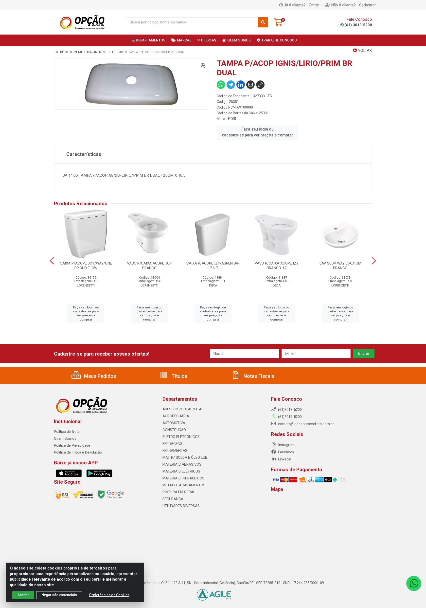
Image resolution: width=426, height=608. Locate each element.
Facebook (285, 452)
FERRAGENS (172, 443)
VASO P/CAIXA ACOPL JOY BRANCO (149, 265)
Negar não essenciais (59, 595)
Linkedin (284, 459)
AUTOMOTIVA (173, 423)
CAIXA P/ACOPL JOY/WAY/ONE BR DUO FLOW (86, 265)
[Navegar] (52, 260)
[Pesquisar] (263, 22)
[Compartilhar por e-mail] (250, 84)
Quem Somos (65, 438)
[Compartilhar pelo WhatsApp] (221, 84)
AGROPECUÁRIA (175, 416)
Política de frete (67, 431)
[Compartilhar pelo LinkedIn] (240, 84)
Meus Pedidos (99, 376)
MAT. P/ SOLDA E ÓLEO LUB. (185, 457)
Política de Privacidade (72, 445)
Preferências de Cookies (109, 595)
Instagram (286, 445)
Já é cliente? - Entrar (301, 5)
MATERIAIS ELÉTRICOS (181, 471)
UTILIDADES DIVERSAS (181, 506)
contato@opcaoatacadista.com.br (305, 424)
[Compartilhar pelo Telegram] (231, 84)
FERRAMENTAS (174, 450)
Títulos (178, 376)
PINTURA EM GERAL (178, 492)
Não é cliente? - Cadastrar (353, 5)
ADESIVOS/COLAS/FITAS (183, 409)
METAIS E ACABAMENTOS (183, 485)
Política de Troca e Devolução (78, 452)
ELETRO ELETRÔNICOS (181, 437)
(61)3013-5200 (289, 417)
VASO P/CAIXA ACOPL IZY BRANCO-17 (277, 265)
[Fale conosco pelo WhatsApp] (413, 583)
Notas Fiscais (258, 376)
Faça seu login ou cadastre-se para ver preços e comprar (257, 132)
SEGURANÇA (172, 499)
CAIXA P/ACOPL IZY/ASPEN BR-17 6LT (213, 265)
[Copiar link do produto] (260, 84)
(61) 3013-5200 (358, 25)
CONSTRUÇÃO (174, 430)
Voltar (364, 50)
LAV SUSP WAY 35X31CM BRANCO (340, 265)
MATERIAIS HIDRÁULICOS (183, 478)
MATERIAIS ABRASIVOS (181, 464)
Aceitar (23, 595)
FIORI (232, 119)
